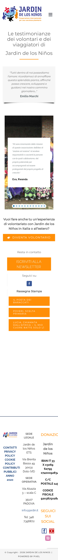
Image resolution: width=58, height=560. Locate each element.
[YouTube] (51, 530)
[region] (29, 162)
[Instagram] (47, 538)
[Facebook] (44, 530)
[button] (14, 206)
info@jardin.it (30, 510)
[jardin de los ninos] (22, 7)
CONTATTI (10, 447)
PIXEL (37, 556)
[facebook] (29, 283)
